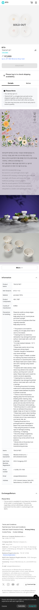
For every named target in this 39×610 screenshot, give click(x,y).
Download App (31, 584)
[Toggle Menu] (36, 2)
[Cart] (31, 2)
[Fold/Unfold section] (19, 277)
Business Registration (9, 555)
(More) (21, 601)
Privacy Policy (30, 529)
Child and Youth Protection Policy (12, 529)
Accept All (32, 606)
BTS (3, 47)
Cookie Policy (6, 532)
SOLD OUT (19, 66)
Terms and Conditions (9, 524)
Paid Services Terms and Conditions (14, 527)
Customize (21, 606)
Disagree (4, 606)
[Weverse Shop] (3, 2)
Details (10, 83)
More (18, 268)
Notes (28, 83)
